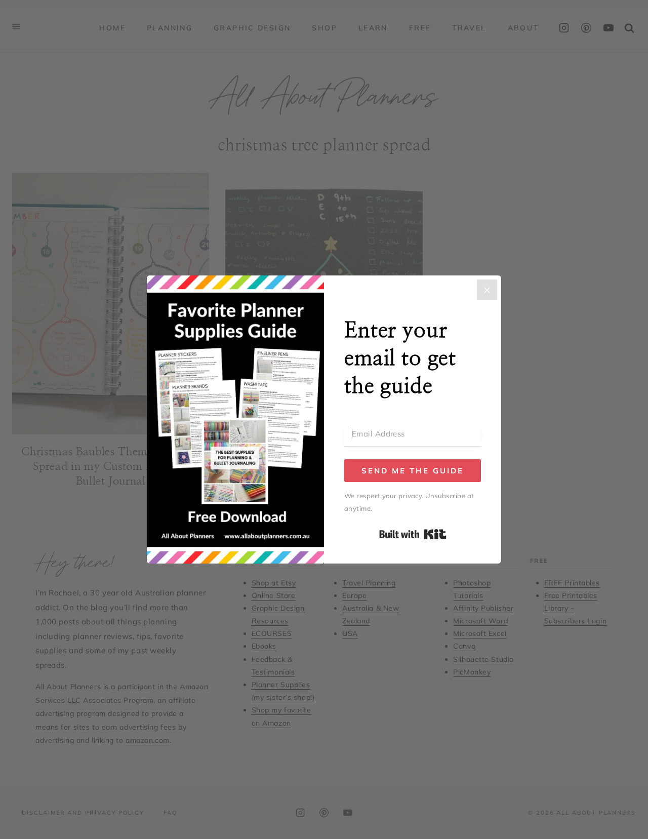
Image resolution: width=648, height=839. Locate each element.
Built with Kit (413, 534)
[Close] (487, 289)
